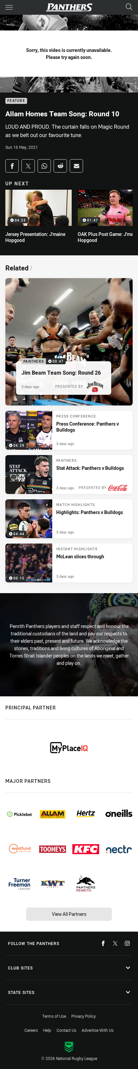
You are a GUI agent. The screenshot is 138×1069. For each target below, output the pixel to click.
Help (47, 1030)
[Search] (129, 7)
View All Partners (69, 914)
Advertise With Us (98, 1030)
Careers (31, 1030)
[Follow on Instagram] (127, 943)
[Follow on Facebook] (103, 943)
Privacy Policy (83, 1016)
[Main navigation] (9, 7)
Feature (16, 101)
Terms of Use (54, 1016)
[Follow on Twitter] (115, 943)
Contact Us (66, 1030)
